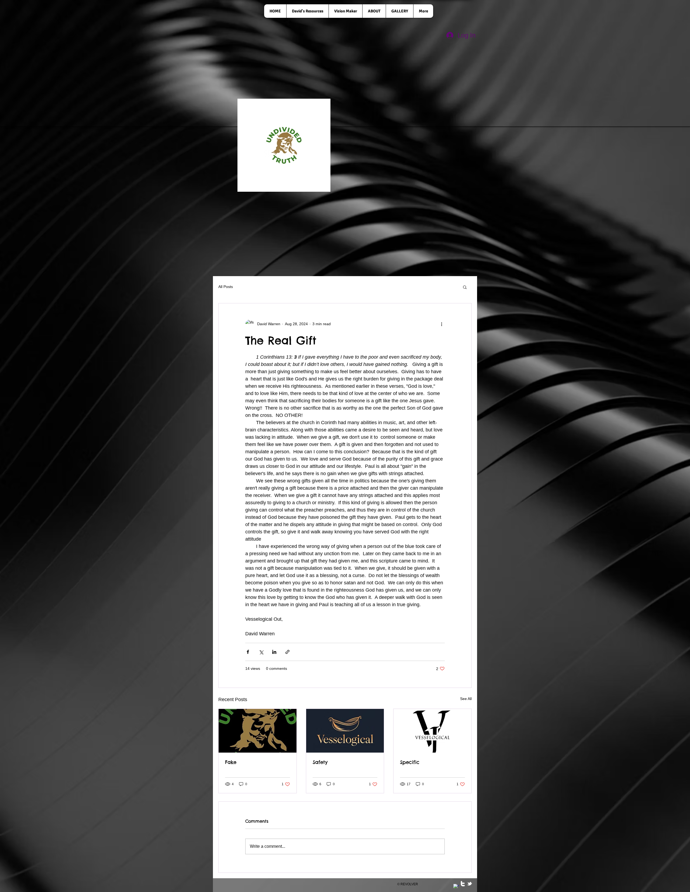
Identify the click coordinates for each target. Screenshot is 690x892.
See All (466, 699)
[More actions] (441, 324)
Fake (230, 762)
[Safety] (345, 731)
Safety (320, 762)
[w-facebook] (456, 886)
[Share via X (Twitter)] (261, 651)
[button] (464, 287)
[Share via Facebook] (247, 651)
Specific (409, 762)
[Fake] (257, 731)
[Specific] (432, 731)
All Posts (225, 286)
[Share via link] (287, 651)
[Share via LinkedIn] (274, 651)
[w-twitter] (462, 883)
